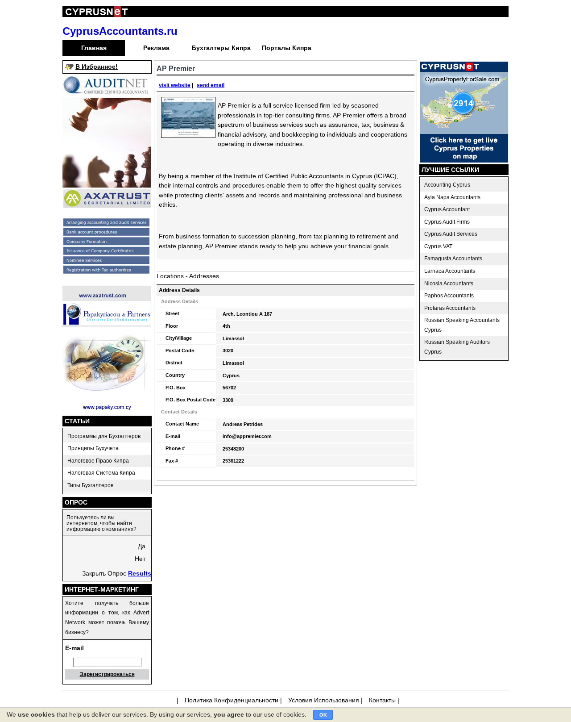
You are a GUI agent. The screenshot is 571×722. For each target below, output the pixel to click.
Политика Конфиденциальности (231, 700)
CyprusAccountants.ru (120, 31)
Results (139, 573)
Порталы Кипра (286, 47)
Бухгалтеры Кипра (221, 47)
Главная (94, 47)
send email (210, 85)
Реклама (156, 47)
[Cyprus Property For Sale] (464, 160)
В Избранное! (96, 66)
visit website (174, 85)
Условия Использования (323, 700)
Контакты (382, 700)
